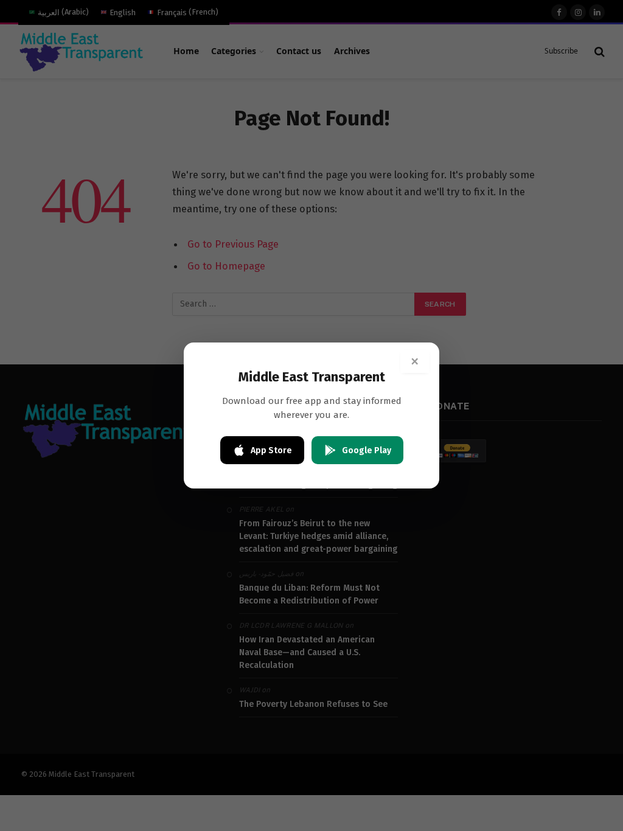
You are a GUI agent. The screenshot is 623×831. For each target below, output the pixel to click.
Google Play (366, 450)
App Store (271, 450)
